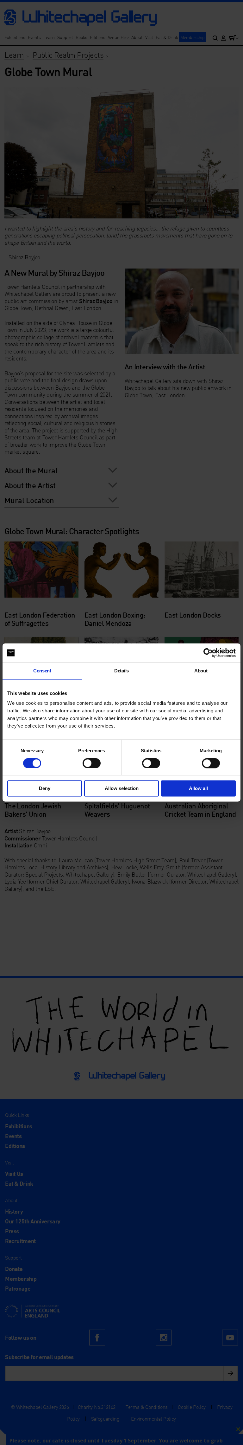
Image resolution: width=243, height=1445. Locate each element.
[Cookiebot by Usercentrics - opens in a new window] (208, 653)
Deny (44, 788)
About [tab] (200, 670)
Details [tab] (121, 670)
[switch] (92, 763)
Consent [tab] (42, 670)
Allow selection (122, 788)
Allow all (198, 788)
